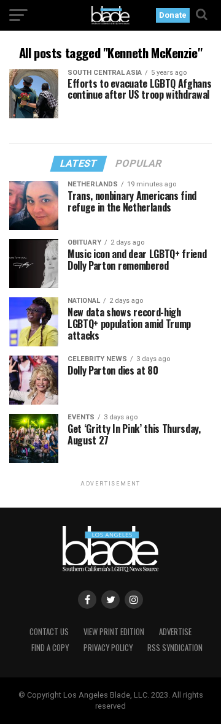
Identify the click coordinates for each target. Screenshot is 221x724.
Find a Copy (50, 648)
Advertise (175, 632)
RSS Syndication (175, 648)
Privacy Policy (108, 648)
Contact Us (49, 632)
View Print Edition (113, 632)
